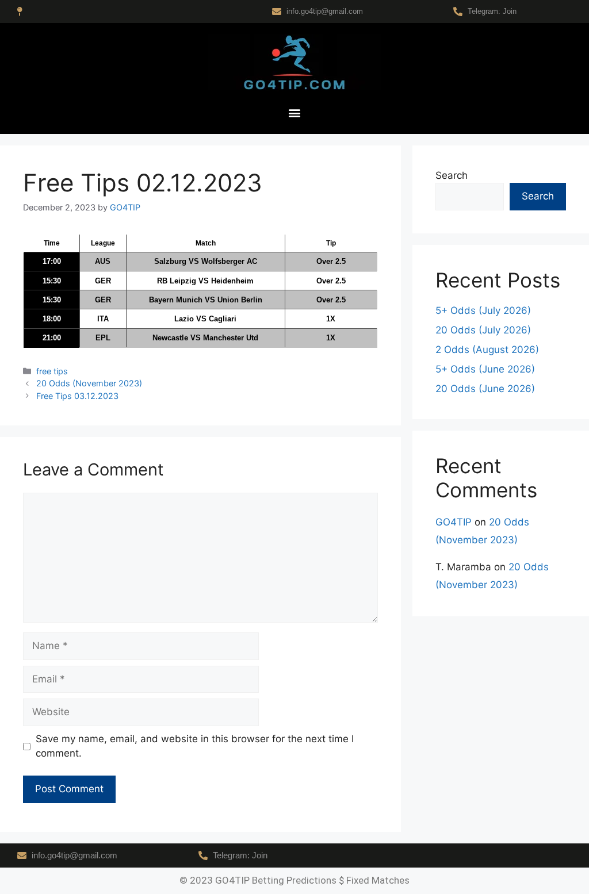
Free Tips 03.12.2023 (77, 396)
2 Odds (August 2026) (487, 349)
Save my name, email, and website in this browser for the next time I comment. (195, 746)
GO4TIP (453, 522)
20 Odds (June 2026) (485, 388)
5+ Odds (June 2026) (485, 369)
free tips (52, 371)
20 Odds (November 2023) (89, 383)
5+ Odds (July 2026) (483, 310)
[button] (294, 112)
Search (451, 175)
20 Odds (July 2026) (483, 330)
